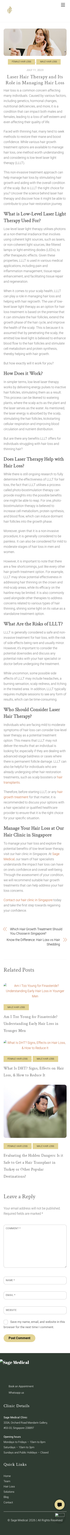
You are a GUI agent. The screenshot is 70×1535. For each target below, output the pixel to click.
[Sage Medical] (10, 14)
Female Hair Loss (21, 61)
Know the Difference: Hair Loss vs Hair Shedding (33, 942)
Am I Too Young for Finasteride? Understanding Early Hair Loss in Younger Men (31, 1023)
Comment (13, 1228)
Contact (8, 1502)
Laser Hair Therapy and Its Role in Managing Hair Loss (35, 79)
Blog (6, 1497)
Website (11, 1310)
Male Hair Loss (48, 61)
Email (10, 1295)
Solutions (9, 1491)
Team (7, 1481)
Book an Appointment (21, 1386)
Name (10, 1280)
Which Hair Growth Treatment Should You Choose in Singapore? (36, 931)
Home (7, 1476)
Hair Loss (9, 1486)
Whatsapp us (16, 1392)
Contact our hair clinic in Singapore (28, 900)
